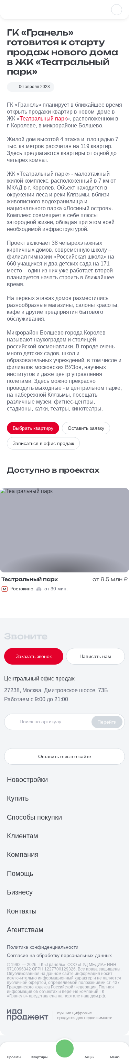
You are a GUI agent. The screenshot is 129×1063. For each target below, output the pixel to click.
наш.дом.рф (93, 996)
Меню (115, 1057)
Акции (90, 1057)
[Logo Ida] (59, 1015)
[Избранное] (116, 9)
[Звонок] (64, 1048)
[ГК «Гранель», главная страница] (29, 9)
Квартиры (39, 1057)
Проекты (14, 1057)
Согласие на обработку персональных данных (59, 955)
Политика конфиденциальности (42, 947)
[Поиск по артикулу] (50, 722)
